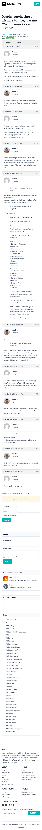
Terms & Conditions (33, 824)
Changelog (5, 779)
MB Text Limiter (11, 707)
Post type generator (28, 775)
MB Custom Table (11, 653)
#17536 (37, 394)
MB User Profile (11, 723)
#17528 (37, 366)
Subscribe (34, 813)
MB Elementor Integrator (14, 659)
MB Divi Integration (12, 656)
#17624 (36, 419)
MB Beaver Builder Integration (16, 632)
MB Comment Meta (12, 644)
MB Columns (10, 641)
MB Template (10, 698)
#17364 (36, 112)
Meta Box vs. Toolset (29, 794)
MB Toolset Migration (13, 710)
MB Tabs (9, 695)
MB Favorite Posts (12, 665)
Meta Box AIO (10, 732)
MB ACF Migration (12, 626)
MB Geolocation (11, 671)
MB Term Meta (10, 701)
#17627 (36, 449)
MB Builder (9, 638)
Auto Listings (6, 797)
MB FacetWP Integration (14, 662)
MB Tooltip (9, 714)
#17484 (36, 173)
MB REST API (10, 683)
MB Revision (10, 686)
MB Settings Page (12, 689)
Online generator (27, 772)
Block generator (27, 779)
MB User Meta (10, 720)
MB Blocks (9, 635)
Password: (5, 511)
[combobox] (21, 604)
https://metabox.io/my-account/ (14, 137)
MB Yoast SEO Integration (14, 729)
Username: (5, 506)
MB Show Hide (10, 692)
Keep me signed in (10, 515)
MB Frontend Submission (14, 668)
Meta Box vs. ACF (27, 792)
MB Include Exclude (12, 677)
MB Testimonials (11, 704)
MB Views (9, 726)
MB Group (9, 674)
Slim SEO (5, 792)
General (10, 34)
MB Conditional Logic (13, 647)
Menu (37, 4)
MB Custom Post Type (13, 650)
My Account (9, 465)
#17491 (37, 325)
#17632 (37, 471)
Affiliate (4, 775)
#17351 (37, 86)
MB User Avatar (11, 716)
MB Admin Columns (12, 629)
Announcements (11, 620)
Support (4, 34)
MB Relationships (11, 680)
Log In (6, 520)
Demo (23, 770)
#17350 (37, 47)
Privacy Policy (22, 824)
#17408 (36, 143)
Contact (4, 782)
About (4, 770)
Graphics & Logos (7, 784)
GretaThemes (6, 794)
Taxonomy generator (29, 777)
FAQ (3, 777)
